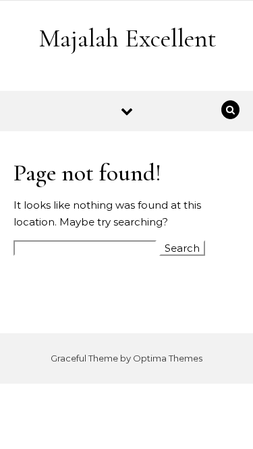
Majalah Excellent (127, 38)
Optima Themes (167, 358)
